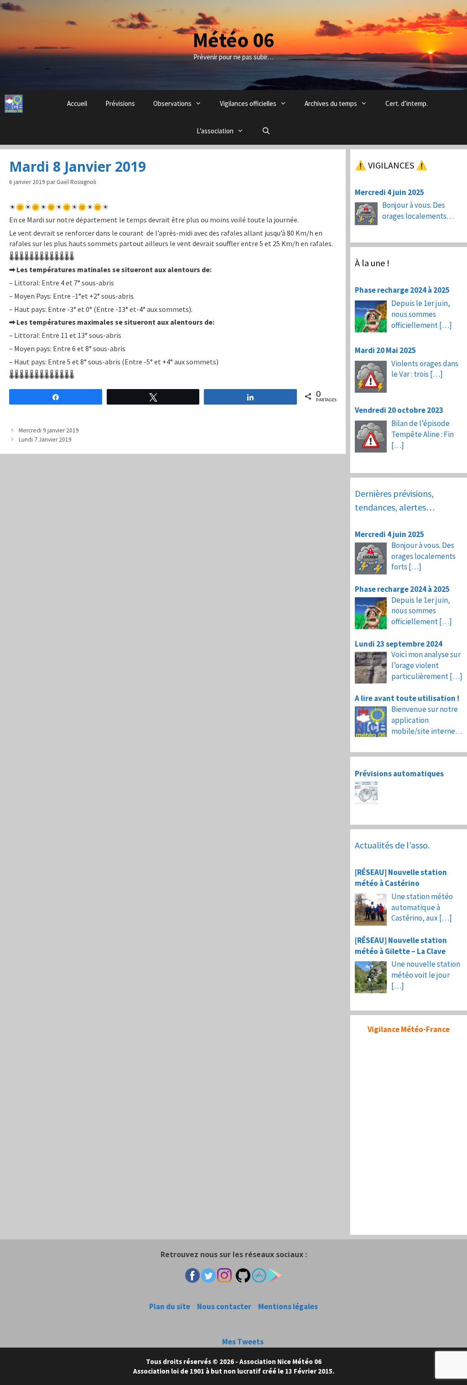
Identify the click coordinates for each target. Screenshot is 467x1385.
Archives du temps (331, 103)
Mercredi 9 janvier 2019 (49, 430)
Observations (172, 103)
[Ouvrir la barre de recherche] (266, 131)
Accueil (77, 103)
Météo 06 (234, 40)
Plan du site (169, 1306)
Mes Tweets (243, 1342)
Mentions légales (288, 1306)
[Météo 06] (13, 103)
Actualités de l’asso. (392, 845)
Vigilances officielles (248, 103)
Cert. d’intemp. (406, 103)
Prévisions (120, 103)
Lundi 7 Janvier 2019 (45, 439)
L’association (215, 130)
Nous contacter (224, 1306)
